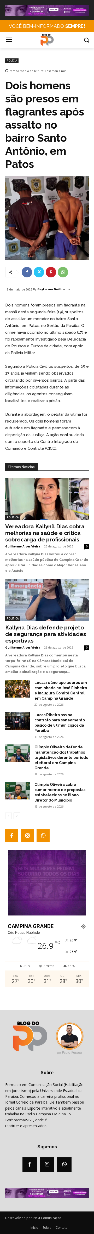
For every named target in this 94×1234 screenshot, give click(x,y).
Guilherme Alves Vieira (22, 546)
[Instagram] (27, 835)
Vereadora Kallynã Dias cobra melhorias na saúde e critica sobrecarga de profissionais (45, 533)
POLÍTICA (13, 517)
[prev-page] (8, 816)
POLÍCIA (12, 60)
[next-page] (17, 816)
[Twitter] (39, 272)
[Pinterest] (51, 272)
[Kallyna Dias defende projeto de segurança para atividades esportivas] (47, 600)
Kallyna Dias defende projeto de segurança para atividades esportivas (45, 634)
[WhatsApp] (63, 272)
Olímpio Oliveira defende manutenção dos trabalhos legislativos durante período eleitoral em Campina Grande (61, 757)
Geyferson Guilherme (53, 289)
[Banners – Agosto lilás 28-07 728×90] (47, 14)
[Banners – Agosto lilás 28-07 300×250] (47, 914)
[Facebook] (27, 272)
